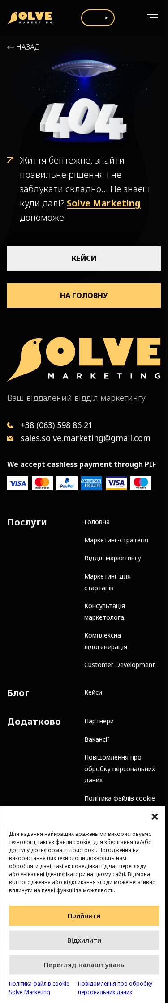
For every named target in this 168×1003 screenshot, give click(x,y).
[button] (154, 816)
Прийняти (84, 915)
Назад (27, 47)
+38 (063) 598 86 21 (57, 425)
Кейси (84, 258)
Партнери (99, 721)
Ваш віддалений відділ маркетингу (76, 397)
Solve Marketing (104, 203)
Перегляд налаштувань (84, 964)
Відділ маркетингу (112, 558)
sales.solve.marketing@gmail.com (86, 437)
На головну (84, 295)
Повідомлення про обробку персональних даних (115, 988)
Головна (97, 521)
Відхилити (84, 940)
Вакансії (96, 739)
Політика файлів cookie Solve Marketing (39, 988)
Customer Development (119, 664)
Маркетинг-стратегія (116, 540)
